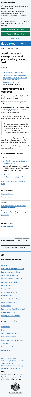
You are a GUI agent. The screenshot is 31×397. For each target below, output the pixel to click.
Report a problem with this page (15, 247)
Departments (5, 327)
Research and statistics (9, 337)
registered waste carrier (20, 110)
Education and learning (9, 292)
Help (3, 358)
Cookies (15, 358)
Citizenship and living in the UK (11, 279)
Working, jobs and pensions (10, 316)
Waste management (12, 48)
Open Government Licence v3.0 (12, 377)
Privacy (8, 358)
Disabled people (6, 285)
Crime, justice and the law (10, 282)
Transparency (5, 343)
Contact (21, 361)
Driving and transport (8, 289)
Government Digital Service (10, 368)
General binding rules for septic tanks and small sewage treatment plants (15, 78)
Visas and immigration (8, 312)
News (3, 330)
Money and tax (6, 306)
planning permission (12, 161)
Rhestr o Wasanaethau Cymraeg (12, 366)
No (27, 240)
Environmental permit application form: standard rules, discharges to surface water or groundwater (15, 212)
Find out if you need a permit (11, 82)
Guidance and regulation (9, 333)
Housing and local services (10, 302)
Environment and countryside (11, 299)
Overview (6, 70)
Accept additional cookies (15, 29)
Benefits (4, 265)
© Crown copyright (15, 393)
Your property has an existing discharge (14, 75)
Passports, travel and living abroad (13, 309)
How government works (9, 347)
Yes (20, 240)
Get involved (5, 350)
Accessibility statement (9, 361)
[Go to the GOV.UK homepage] (8, 43)
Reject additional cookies (15, 34)
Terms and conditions (8, 363)
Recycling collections (7, 194)
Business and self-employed (10, 272)
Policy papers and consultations (12, 340)
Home (3, 48)
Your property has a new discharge (13, 72)
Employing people (7, 296)
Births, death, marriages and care (12, 269)
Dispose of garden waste (8, 197)
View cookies (15, 38)
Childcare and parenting (9, 275)
